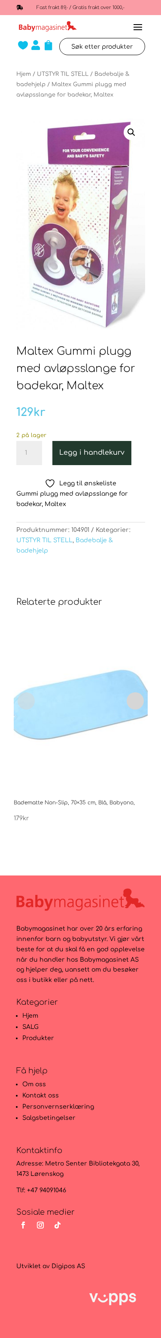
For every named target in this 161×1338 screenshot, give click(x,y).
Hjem (23, 74)
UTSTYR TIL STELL (62, 74)
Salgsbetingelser (49, 1118)
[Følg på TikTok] (57, 1225)
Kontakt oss (40, 1095)
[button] (131, 132)
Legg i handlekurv (92, 452)
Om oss (34, 1084)
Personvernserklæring (58, 1107)
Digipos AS (68, 1266)
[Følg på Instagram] (40, 1225)
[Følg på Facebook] (23, 1225)
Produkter (38, 1038)
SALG (30, 1027)
